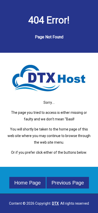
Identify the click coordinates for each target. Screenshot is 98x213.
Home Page (27, 182)
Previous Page (68, 182)
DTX (55, 203)
